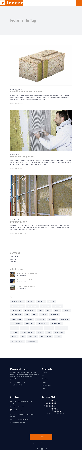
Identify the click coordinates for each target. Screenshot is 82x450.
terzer (14, 336)
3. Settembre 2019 (16, 89)
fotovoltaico (16, 315)
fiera (57, 310)
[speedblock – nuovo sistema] (41, 65)
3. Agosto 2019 (15, 219)
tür (23, 336)
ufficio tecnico (46, 336)
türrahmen (32, 336)
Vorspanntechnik (17, 341)
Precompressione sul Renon (26, 280)
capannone (57, 306)
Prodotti (44, 373)
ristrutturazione (27, 332)
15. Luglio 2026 (21, 275)
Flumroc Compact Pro (22, 157)
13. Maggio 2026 (21, 282)
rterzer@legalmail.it (19, 423)
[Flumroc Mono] (41, 195)
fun (27, 315)
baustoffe (41, 301)
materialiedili (42, 323)
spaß (40, 332)
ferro (48, 310)
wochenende (32, 341)
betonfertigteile (17, 306)
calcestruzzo (32, 306)
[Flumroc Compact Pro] (41, 130)
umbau (58, 336)
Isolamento (40, 319)
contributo (16, 310)
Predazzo (49, 328)
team (48, 332)
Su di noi (13, 259)
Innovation (54, 315)
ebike (40, 310)
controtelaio (29, 310)
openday (24, 328)
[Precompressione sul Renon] (12, 281)
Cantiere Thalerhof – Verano (26, 286)
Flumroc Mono (18, 222)
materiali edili (56, 323)
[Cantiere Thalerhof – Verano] (12, 287)
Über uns (13, 262)
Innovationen (16, 319)
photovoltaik (36, 328)
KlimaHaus (52, 319)
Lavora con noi (46, 385)
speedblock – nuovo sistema (26, 91)
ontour (14, 328)
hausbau (43, 315)
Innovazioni (14, 257)
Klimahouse (64, 319)
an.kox (30, 301)
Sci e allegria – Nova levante (27, 273)
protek (14, 332)
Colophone (45, 379)
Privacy (44, 382)
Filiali (43, 376)
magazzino (29, 323)
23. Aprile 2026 (21, 288)
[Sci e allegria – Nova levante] (12, 274)
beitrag (51, 301)
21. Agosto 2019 (15, 154)
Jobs (43, 388)
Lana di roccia (16, 323)
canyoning (45, 306)
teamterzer (59, 332)
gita (34, 315)
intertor (29, 319)
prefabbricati (61, 328)
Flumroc (66, 310)
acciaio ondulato (17, 301)
